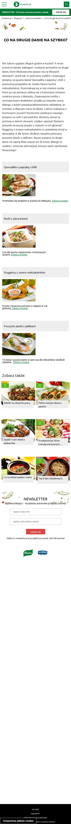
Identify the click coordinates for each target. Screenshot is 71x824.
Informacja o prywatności (35, 817)
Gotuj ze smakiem (33, 18)
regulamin (35, 813)
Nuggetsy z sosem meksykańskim (24, 272)
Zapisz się (36, 532)
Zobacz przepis (60, 200)
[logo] (22, 4)
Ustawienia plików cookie (18, 820)
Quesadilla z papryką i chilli (20, 167)
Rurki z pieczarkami (16, 218)
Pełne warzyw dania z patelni (50, 404)
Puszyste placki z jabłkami (20, 326)
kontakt (35, 809)
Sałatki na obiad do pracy (17, 402)
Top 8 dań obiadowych (50, 478)
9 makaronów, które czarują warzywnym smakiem (49, 442)
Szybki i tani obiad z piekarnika (14, 441)
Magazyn (18, 18)
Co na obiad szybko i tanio (18, 477)
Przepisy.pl (6, 18)
